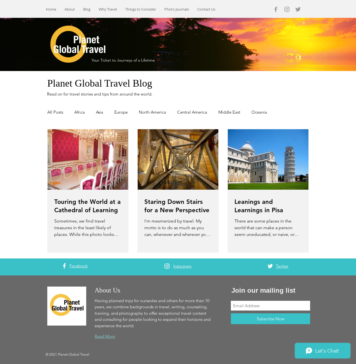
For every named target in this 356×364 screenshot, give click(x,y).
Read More (105, 336)
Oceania (259, 112)
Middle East (229, 112)
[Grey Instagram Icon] (286, 9)
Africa (79, 112)
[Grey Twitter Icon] (298, 9)
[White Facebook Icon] (64, 265)
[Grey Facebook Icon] (275, 9)
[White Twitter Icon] (270, 266)
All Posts (55, 112)
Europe (121, 112)
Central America (192, 112)
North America (152, 112)
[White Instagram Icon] (167, 266)
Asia (99, 112)
